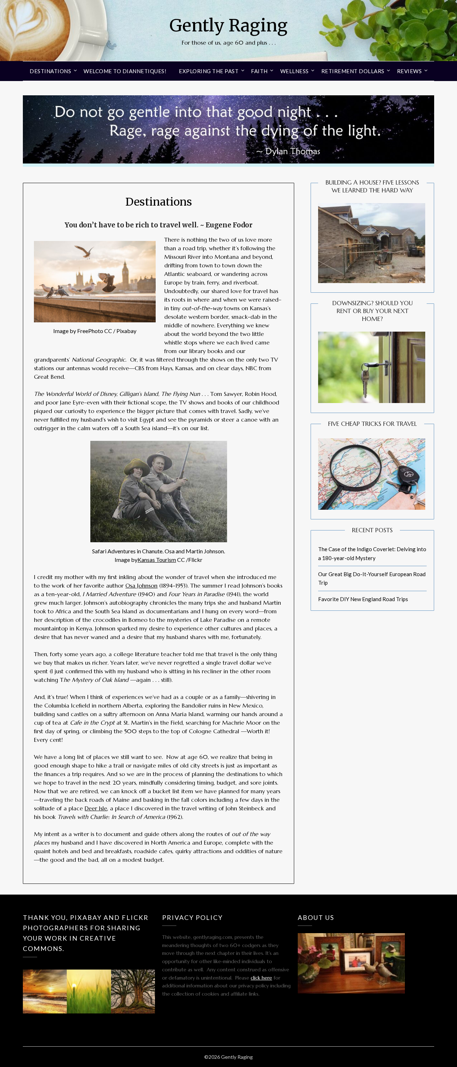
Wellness (294, 71)
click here (261, 978)
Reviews (409, 71)
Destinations (50, 71)
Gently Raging (228, 25)
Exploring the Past (208, 71)
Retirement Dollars (353, 71)
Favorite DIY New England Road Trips (363, 599)
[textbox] (158, 225)
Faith (259, 71)
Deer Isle (96, 808)
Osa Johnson (141, 585)
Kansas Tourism (156, 559)
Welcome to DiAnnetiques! (125, 71)
